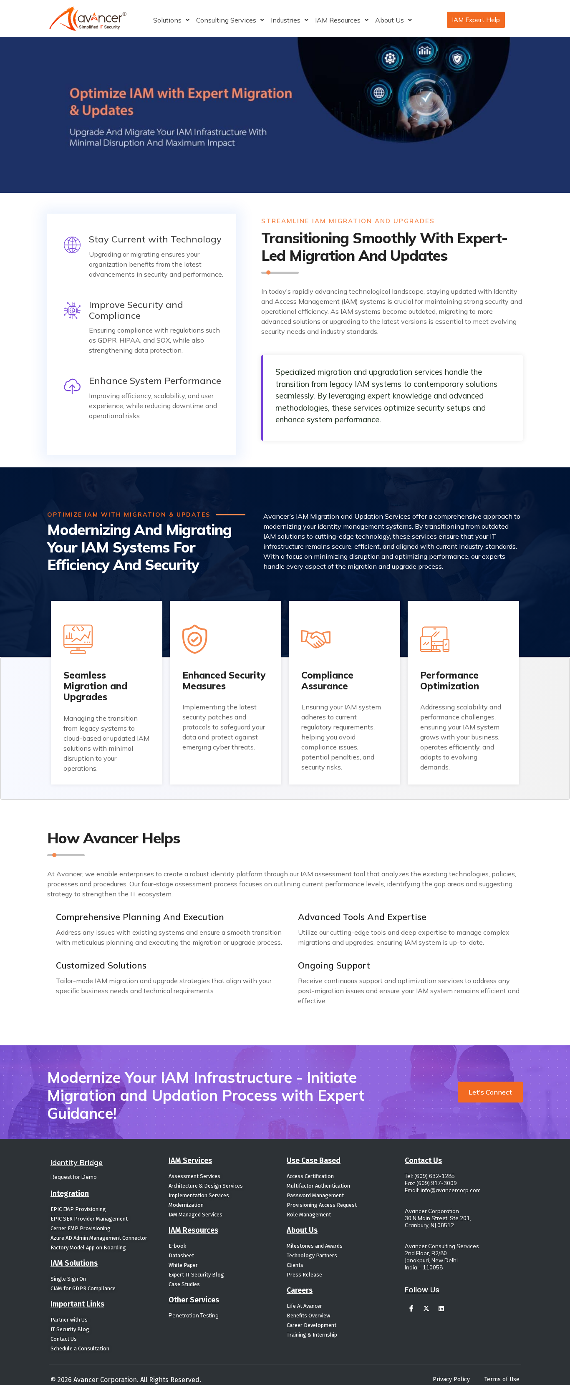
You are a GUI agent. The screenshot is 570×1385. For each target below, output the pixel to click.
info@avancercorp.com (451, 1190)
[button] (171, 20)
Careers (300, 1290)
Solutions (167, 20)
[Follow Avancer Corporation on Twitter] (426, 1308)
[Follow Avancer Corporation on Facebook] (411, 1308)
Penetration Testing (194, 1315)
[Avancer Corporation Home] (88, 19)
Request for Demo (73, 1176)
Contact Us (423, 1160)
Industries (285, 20)
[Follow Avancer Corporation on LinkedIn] (441, 1308)
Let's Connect (490, 1092)
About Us (389, 20)
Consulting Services (226, 20)
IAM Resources (338, 20)
